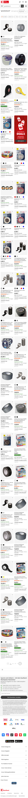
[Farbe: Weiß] (8, 132)
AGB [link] (22, 793)
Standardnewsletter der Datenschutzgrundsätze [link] (15, 702)
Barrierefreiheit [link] (22, 796)
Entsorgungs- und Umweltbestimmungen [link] (9, 796)
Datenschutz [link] (16, 793)
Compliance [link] (9, 793)
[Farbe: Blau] (1, 132)
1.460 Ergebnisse (14, 11)
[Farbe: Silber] (3, 36)
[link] (20, 2)
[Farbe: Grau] (6, 132)
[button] (4, 16)
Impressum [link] (3, 793)
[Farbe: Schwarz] (1, 36)
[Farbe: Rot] (10, 132)
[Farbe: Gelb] (15, 100)
